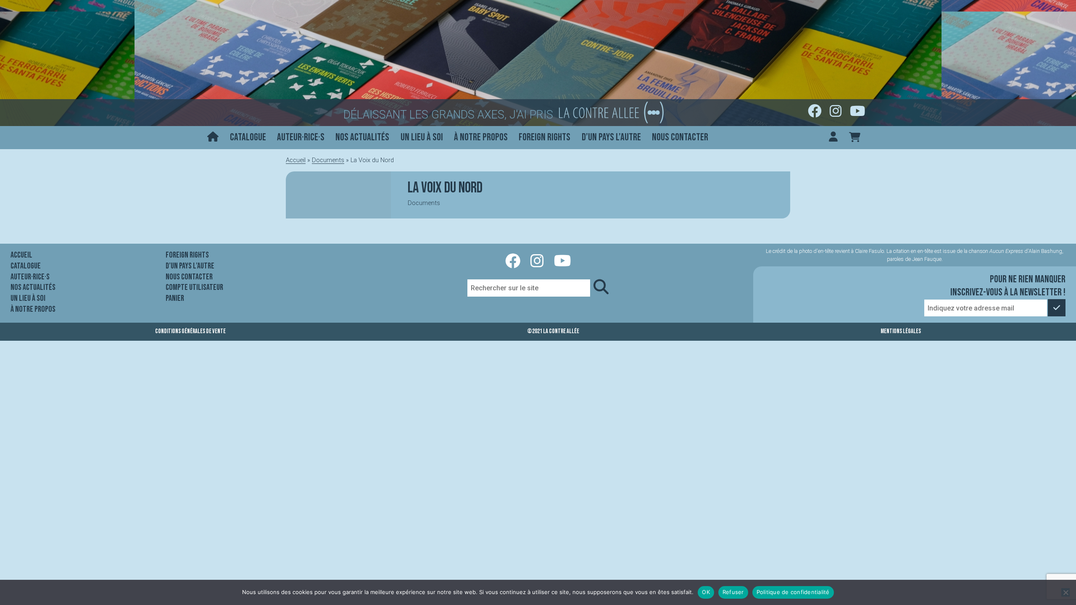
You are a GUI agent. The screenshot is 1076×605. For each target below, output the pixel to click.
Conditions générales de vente (190, 331)
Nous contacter (680, 137)
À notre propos (481, 137)
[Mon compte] (833, 137)
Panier (175, 298)
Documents (328, 160)
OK (706, 592)
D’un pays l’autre (611, 137)
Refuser (733, 592)
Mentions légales (901, 331)
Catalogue (248, 137)
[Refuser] (1065, 592)
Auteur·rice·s (300, 137)
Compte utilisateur (194, 287)
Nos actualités (362, 137)
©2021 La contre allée (553, 331)
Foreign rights (544, 137)
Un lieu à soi (422, 137)
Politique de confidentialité (793, 592)
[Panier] (855, 137)
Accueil (296, 160)
